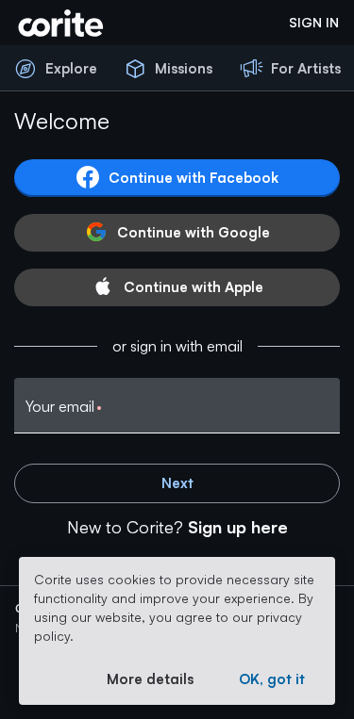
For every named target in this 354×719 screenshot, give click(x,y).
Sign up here (238, 526)
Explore (71, 68)
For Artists (306, 68)
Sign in (314, 22)
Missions (183, 68)
